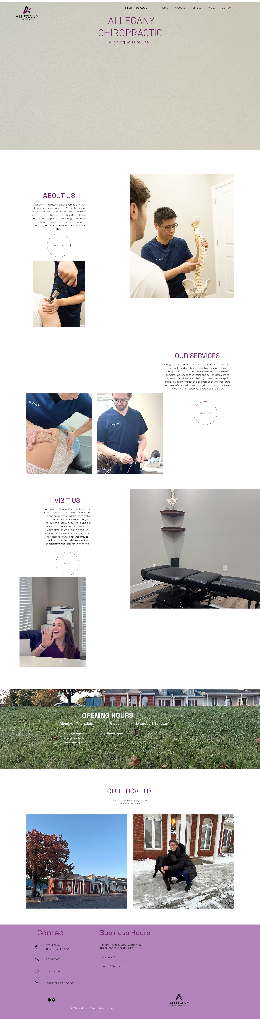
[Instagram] (53, 1000)
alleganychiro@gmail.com (60, 982)
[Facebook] (49, 1000)
